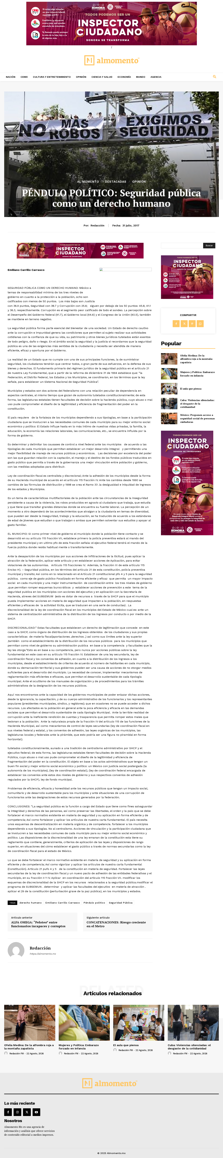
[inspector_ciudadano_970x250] (111, 23)
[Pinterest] (192, 323)
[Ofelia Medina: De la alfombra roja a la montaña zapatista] (169, 358)
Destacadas (115, 181)
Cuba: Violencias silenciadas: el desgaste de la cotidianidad (197, 403)
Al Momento (88, 181)
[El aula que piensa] (169, 388)
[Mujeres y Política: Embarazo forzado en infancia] (169, 373)
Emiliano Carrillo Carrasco (62, 902)
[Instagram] (17, 1112)
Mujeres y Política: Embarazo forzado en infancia (197, 373)
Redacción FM (16, 1053)
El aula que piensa (190, 388)
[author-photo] (6, 1053)
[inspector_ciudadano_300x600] (187, 534)
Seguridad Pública (121, 902)
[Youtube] (36, 1112)
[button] (195, 77)
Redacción (97, 225)
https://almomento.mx (43, 953)
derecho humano (31, 902)
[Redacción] (16, 950)
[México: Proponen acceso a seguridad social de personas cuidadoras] (169, 418)
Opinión (139, 181)
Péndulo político (94, 902)
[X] (184, 323)
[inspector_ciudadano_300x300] (187, 297)
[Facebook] (176, 323)
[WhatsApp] (200, 323)
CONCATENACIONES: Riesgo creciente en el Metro (116, 924)
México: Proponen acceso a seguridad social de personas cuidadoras (197, 418)
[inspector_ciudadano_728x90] (80, 257)
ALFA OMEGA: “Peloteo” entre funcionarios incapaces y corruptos (38, 924)
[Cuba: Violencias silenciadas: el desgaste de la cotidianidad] (169, 403)
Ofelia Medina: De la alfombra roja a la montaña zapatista (196, 359)
